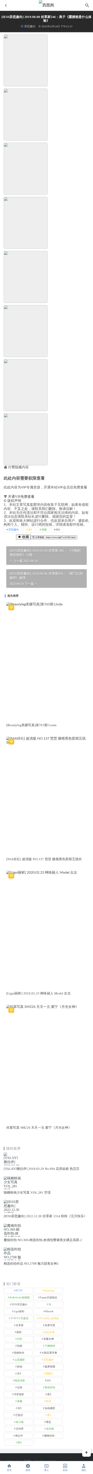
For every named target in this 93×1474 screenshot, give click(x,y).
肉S (58, 529)
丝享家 (20, 1325)
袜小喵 (20, 1422)
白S (49, 1380)
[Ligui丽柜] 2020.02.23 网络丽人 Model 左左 (38, 993)
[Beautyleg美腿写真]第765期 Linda (31, 725)
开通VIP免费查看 (20, 496)
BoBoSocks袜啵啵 (20, 1297)
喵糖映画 (19, 1352)
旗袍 (19, 1366)
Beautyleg (49, 1290)
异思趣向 (29, 26)
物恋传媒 (19, 1380)
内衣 (19, 1338)
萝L (49, 1415)
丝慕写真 (50, 1325)
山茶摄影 (19, 1359)
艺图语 (19, 1415)
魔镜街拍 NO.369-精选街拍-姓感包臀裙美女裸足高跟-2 (43, 1240)
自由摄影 (50, 1408)
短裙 (19, 1387)
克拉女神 (49, 1332)
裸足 (48, 1422)
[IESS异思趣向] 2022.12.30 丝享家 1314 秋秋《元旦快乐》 (45, 1216)
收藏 (25, 537)
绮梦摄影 (19, 1394)
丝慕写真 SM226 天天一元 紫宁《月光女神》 (39, 1127)
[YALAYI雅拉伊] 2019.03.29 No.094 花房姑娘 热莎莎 (41, 1168)
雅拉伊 (19, 1435)
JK (49, 1304)
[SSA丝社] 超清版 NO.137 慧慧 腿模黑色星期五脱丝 (44, 859)
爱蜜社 (49, 1373)
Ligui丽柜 (19, 1311)
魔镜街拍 (49, 1435)
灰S (19, 1373)
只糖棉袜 (50, 1345)
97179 (19, 1290)
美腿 (44, 529)
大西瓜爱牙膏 (49, 1352)
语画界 (20, 1428)
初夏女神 (48, 1338)
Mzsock (49, 1311)
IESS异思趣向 (19, 1304)
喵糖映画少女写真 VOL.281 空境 (27, 1192)
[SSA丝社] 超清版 (48, 1318)
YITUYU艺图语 (20, 1318)
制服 (19, 1345)
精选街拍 (50, 1387)
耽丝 (48, 1401)
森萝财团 (50, 1366)
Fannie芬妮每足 (48, 1297)
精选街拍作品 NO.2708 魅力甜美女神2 (31, 1263)
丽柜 (19, 1332)
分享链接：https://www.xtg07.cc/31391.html (55, 537)
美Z (30, 529)
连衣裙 (50, 1428)
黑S (20, 1442)
